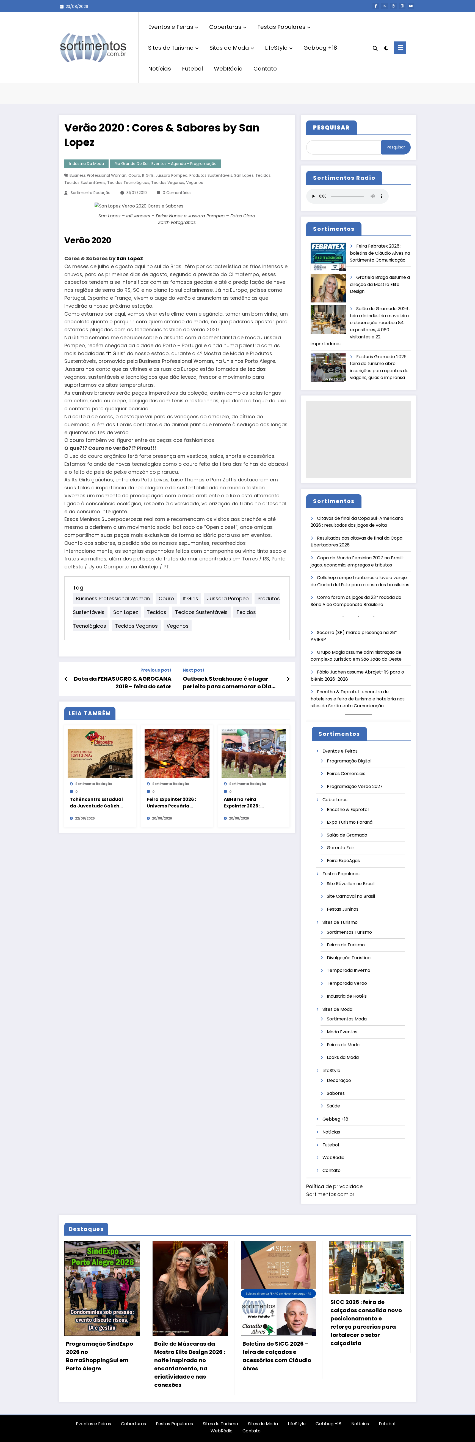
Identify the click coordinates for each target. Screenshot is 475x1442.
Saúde (333, 1106)
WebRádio (228, 68)
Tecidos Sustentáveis (84, 182)
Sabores (336, 1093)
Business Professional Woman (98, 175)
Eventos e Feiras (170, 27)
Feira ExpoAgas (343, 860)
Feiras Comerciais (346, 773)
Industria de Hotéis (347, 996)
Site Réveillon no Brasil (350, 883)
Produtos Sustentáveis (210, 175)
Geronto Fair (340, 848)
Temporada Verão (347, 983)
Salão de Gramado (347, 835)
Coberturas (225, 27)
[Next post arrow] (288, 679)
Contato (265, 68)
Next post (194, 670)
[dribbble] (393, 6)
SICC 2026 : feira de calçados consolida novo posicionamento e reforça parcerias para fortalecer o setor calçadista (366, 1322)
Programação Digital (349, 761)
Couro (134, 175)
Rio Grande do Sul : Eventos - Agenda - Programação (166, 163)
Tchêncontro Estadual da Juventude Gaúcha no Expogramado (96, 802)
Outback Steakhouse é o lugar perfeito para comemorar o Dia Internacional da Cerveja (227, 683)
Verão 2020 (87, 240)
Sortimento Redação (91, 192)
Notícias (159, 68)
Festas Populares (281, 27)
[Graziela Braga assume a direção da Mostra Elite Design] (328, 288)
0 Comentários (177, 192)
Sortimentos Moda (347, 1019)
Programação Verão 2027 (355, 786)
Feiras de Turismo (346, 945)
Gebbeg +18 (320, 48)
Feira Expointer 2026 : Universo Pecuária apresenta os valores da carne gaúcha (171, 802)
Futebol (192, 68)
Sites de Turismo (171, 48)
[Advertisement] (358, 439)
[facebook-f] (375, 6)
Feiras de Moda (343, 1045)
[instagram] (402, 6)
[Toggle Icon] (400, 47)
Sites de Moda (229, 48)
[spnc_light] (386, 47)
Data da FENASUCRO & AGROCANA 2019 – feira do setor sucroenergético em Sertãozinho (123, 683)
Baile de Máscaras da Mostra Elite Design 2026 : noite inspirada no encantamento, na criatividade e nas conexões (189, 1364)
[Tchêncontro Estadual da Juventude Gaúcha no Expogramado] (100, 753)
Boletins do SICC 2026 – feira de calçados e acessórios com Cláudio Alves (276, 1356)
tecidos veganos (167, 182)
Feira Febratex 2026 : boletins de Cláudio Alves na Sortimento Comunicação (380, 253)
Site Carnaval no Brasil (351, 896)
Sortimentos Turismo (349, 932)
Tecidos (262, 175)
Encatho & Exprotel (348, 809)
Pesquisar (396, 147)
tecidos (256, 369)
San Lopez (243, 175)
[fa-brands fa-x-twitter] (384, 6)
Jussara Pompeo (171, 175)
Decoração (339, 1080)
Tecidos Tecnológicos (128, 182)
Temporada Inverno (348, 970)
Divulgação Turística (349, 958)
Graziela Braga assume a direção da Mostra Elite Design (380, 284)
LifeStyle (276, 48)
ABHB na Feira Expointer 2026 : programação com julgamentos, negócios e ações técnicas (251, 802)
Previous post (156, 670)
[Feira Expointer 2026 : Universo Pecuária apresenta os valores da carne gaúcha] (177, 753)
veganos (194, 182)
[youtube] (411, 6)
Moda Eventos (342, 1032)
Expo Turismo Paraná (349, 822)
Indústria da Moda (86, 163)
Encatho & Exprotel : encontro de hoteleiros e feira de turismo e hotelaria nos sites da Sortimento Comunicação (358, 699)
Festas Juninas (342, 909)
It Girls (148, 175)
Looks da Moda (343, 1057)
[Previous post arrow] (66, 679)
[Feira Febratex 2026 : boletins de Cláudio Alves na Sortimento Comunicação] (328, 257)
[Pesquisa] (375, 47)
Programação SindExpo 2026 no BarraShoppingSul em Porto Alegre (99, 1356)
